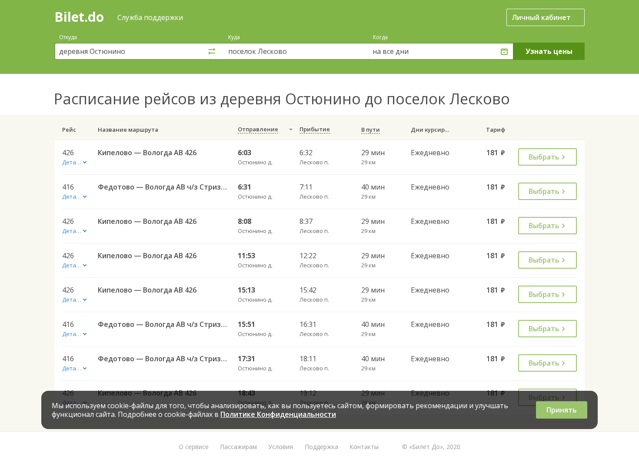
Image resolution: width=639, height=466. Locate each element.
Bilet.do (79, 17)
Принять (561, 410)
